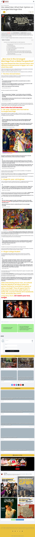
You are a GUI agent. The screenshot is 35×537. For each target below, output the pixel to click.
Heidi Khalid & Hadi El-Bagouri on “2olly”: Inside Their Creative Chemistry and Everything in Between (17, 398)
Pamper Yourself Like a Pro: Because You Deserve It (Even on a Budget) (8, 378)
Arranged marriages (6, 201)
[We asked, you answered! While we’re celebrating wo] (9, 486)
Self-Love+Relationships (5, 5)
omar (2, 336)
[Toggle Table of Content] (32, 40)
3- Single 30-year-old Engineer (12, 48)
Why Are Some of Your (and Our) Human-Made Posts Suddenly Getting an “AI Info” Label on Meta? (17, 424)
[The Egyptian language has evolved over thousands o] (26, 508)
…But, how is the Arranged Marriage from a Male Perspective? (14, 42)
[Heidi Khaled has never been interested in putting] (9, 508)
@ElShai (17, 466)
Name (6, 344)
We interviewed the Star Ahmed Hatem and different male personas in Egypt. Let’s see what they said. (19, 44)
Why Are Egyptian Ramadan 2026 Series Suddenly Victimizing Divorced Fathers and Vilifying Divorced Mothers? (8, 365)
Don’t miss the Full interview (11, 46)
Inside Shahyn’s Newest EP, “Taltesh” (9, 437)
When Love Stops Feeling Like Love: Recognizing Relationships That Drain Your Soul (25, 378)
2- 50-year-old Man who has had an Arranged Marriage (15, 47)
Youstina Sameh (9, 153)
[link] (33, 12)
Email (6, 347)
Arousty (8, 32)
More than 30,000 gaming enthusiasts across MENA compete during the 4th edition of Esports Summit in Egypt (26, 328)
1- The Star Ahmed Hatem (11, 45)
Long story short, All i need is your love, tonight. (14, 54)
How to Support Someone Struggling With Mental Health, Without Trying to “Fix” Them (24, 365)
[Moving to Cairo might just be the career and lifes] (26, 486)
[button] (2, 1)
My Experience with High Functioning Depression (7, 328)
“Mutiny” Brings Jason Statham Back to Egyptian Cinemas (13, 449)
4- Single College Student (11, 49)
